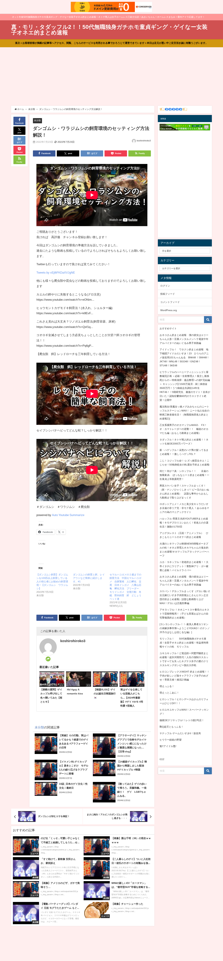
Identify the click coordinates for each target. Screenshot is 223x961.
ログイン (165, 285)
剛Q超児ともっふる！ (171, 726)
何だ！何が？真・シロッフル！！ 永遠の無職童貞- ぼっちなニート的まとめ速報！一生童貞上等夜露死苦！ (184, 475)
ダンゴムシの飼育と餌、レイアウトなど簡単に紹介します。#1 (89, 578)
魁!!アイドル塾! (168, 746)
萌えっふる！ (167, 686)
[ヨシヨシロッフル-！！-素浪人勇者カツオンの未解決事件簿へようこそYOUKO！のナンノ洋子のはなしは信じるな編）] (185, 628)
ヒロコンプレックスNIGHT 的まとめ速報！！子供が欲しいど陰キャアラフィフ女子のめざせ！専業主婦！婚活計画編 (184, 675)
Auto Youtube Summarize (68, 514)
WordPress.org (168, 310)
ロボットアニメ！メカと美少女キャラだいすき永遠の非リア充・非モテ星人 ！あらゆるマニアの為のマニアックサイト (184, 508)
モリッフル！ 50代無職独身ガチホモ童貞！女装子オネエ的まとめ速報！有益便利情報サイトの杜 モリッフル (184, 642)
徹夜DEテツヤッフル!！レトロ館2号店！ (182, 720)
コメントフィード (170, 302)
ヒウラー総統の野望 (171, 740)
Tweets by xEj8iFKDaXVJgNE (55, 272)
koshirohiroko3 (144, 141)
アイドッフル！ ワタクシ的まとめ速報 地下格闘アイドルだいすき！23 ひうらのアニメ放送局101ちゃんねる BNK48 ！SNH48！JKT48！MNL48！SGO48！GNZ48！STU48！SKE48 (184, 357)
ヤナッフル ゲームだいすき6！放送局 (180, 733)
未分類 (37, 120)
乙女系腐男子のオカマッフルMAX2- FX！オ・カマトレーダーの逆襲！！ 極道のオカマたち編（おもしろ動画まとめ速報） (184, 429)
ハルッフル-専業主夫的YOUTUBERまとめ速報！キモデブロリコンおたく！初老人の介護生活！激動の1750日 (184, 522)
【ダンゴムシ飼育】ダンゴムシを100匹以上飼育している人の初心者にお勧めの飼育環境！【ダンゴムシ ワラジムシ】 (52, 581)
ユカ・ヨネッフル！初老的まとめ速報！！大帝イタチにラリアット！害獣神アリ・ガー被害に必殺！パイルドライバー (184, 566)
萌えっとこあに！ (169, 692)
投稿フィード (167, 294)
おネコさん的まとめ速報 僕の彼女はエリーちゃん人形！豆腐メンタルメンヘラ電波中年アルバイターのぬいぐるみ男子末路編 (184, 339)
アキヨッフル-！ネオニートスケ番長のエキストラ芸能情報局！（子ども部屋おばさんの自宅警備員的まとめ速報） (184, 613)
